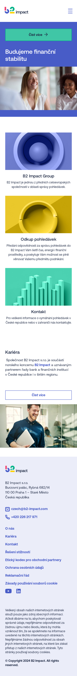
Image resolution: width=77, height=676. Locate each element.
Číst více (35, 35)
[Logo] (16, 471)
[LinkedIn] (19, 592)
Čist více (38, 395)
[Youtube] (9, 592)
